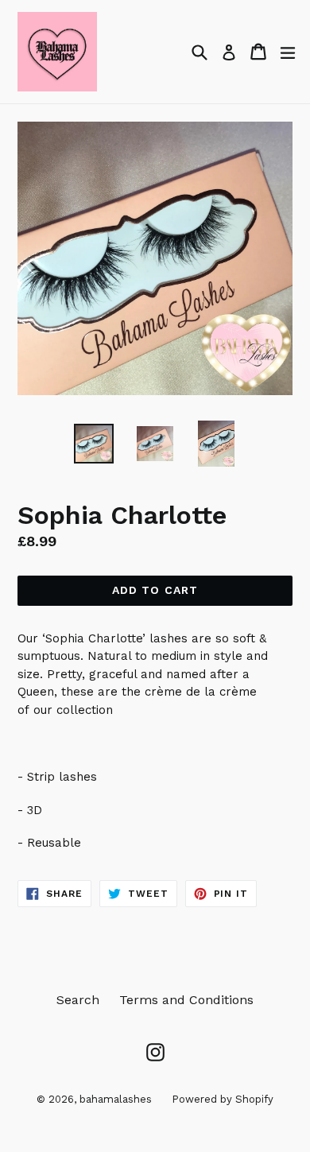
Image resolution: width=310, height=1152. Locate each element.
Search (77, 999)
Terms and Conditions (186, 999)
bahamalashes (115, 1099)
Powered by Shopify (222, 1099)
